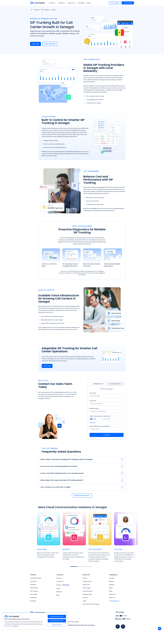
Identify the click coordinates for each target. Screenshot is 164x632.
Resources (71, 3)
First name (93, 393)
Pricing (89, 3)
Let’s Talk (35, 44)
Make (110, 591)
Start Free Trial (50, 44)
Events (58, 588)
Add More (92, 422)
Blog (57, 595)
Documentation (87, 591)
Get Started (128, 3)
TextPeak (33, 584)
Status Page (86, 587)
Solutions (61, 3)
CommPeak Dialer (35, 578)
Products (52, 3)
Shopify (111, 581)
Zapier (111, 587)
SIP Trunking (45, 10)
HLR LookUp (33, 594)
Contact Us (59, 581)
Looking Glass (87, 581)
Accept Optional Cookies (56, 616)
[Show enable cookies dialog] (159, 628)
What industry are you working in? (100, 426)
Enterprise (81, 3)
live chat (65, 394)
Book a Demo (114, 3)
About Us (59, 578)
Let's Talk (47, 366)
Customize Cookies (57, 625)
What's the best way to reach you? (100, 416)
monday (111, 578)
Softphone (33, 597)
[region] (35, 621)
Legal (84, 600)
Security (85, 597)
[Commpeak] (37, 2)
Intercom (112, 597)
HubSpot (111, 584)
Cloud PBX (33, 581)
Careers (62, 585)
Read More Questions (82, 495)
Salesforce (112, 594)
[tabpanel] (107, 414)
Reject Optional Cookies (57, 620)
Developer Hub (87, 594)
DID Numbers (34, 587)
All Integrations (114, 601)
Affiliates (59, 591)
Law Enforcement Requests (91, 604)
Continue (106, 435)
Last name (93, 401)
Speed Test (86, 584)
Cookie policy (15, 626)
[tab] (98, 383)
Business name (94, 408)
